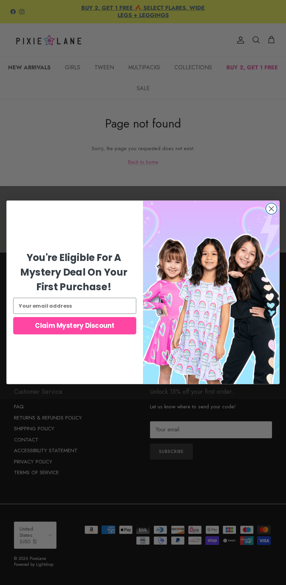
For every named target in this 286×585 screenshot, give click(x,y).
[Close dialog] (271, 208)
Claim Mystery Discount (74, 325)
